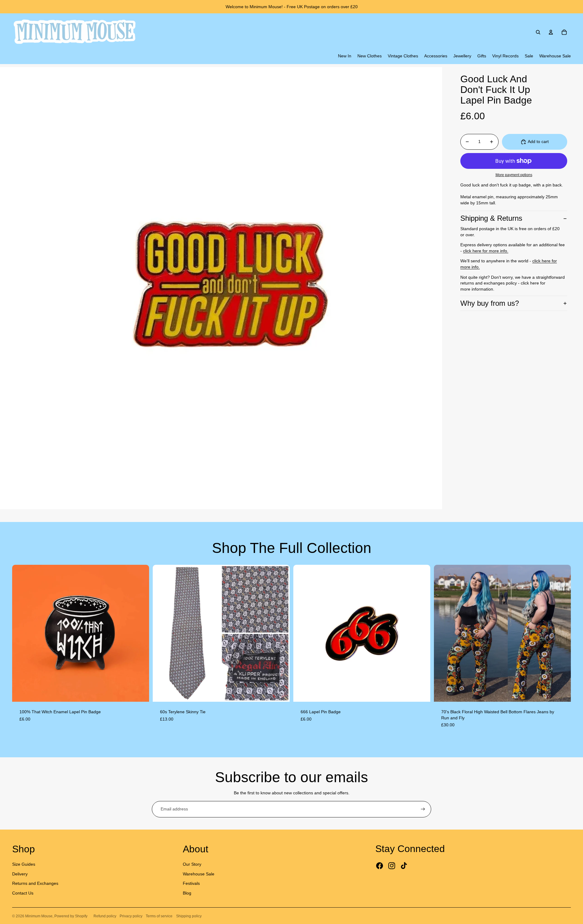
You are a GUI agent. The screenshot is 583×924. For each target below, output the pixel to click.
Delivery (20, 873)
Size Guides (23, 864)
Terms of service (159, 916)
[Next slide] (140, 633)
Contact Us (22, 893)
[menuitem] (344, 56)
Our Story (192, 864)
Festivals (191, 883)
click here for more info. (485, 250)
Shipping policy (189, 916)
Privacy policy (131, 916)
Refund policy (105, 916)
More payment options (514, 175)
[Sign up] (423, 809)
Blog (187, 893)
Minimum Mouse (39, 916)
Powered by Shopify (70, 916)
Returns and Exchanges (35, 883)
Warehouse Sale (198, 873)
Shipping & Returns (491, 218)
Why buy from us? (489, 303)
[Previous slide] (21, 633)
